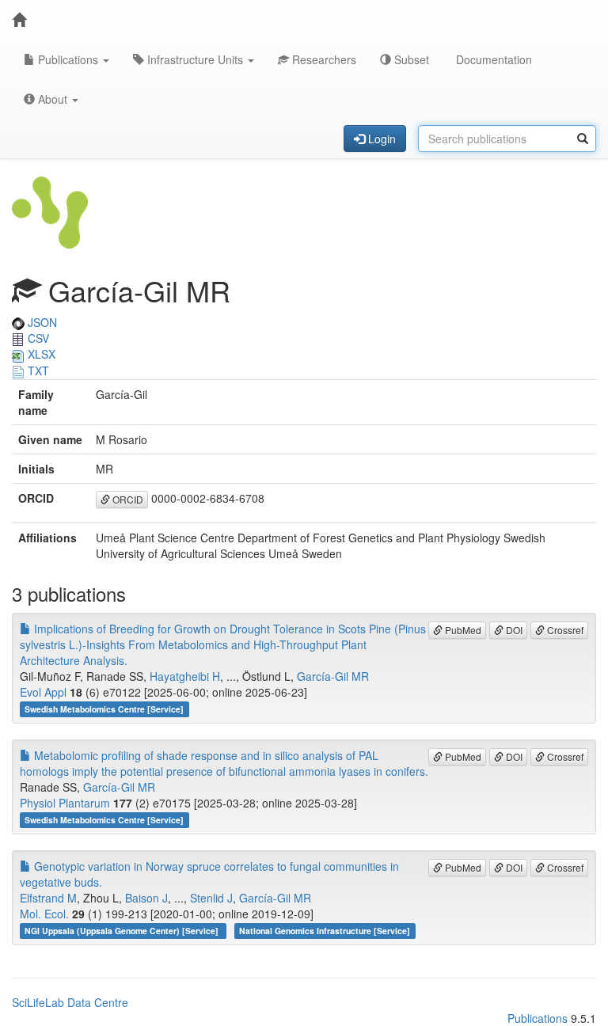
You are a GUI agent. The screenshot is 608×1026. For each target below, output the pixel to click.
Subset (410, 59)
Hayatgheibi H (185, 676)
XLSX (40, 354)
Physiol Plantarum (65, 803)
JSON (41, 322)
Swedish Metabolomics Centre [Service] (104, 709)
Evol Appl (43, 692)
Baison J (146, 898)
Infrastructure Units (195, 59)
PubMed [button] (462, 629)
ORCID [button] (126, 499)
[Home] (19, 20)
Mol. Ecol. (44, 914)
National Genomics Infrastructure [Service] (324, 931)
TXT (37, 370)
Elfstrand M (48, 898)
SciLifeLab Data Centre (70, 1002)
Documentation (492, 59)
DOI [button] (513, 629)
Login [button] (380, 138)
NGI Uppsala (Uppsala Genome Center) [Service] (123, 931)
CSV (37, 338)
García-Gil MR (333, 676)
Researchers (322, 59)
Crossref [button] (564, 629)
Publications (68, 59)
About (52, 99)
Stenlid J (211, 898)
